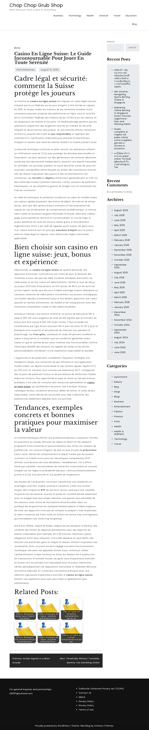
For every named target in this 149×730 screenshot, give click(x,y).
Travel (116, 15)
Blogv (117, 396)
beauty (118, 381)
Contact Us (85, 692)
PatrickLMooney (26, 69)
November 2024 (123, 319)
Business (58, 15)
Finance (118, 416)
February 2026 (122, 240)
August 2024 (121, 337)
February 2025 (122, 302)
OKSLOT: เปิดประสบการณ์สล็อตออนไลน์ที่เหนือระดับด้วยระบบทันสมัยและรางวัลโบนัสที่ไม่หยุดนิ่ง (122, 78)
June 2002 (120, 352)
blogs (117, 391)
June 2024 (120, 347)
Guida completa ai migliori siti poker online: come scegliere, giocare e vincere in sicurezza (123, 139)
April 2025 (119, 292)
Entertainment (122, 406)
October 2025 (121, 259)
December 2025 (123, 249)
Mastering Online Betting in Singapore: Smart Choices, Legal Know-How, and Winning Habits (122, 116)
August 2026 (121, 210)
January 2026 (121, 245)
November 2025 (123, 254)
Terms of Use (86, 709)
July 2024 (119, 342)
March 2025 (120, 297)
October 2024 (122, 324)
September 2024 (120, 331)
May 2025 (119, 287)
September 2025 (120, 266)
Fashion (118, 411)
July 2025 (119, 277)
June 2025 (119, 282)
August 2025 (121, 272)
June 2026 (120, 220)
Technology (74, 15)
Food (117, 421)
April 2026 (119, 230)
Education (131, 15)
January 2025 (121, 307)
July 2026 (119, 215)
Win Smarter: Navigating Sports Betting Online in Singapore (122, 97)
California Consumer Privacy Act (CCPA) (101, 688)
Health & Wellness (119, 433)
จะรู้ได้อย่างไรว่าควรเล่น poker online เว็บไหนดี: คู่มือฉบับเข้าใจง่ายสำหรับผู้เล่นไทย (122, 160)
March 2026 (120, 235)
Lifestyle (103, 15)
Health (90, 15)
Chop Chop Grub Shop (36, 5)
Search (111, 41)
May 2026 (119, 225)
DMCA (82, 697)
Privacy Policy (86, 701)
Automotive (120, 376)
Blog (134, 24)
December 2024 (120, 313)
